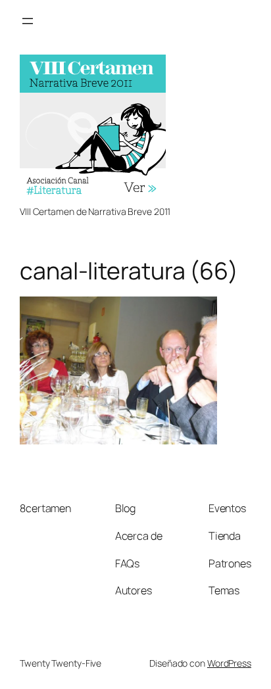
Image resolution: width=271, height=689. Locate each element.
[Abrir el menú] (28, 21)
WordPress (229, 663)
